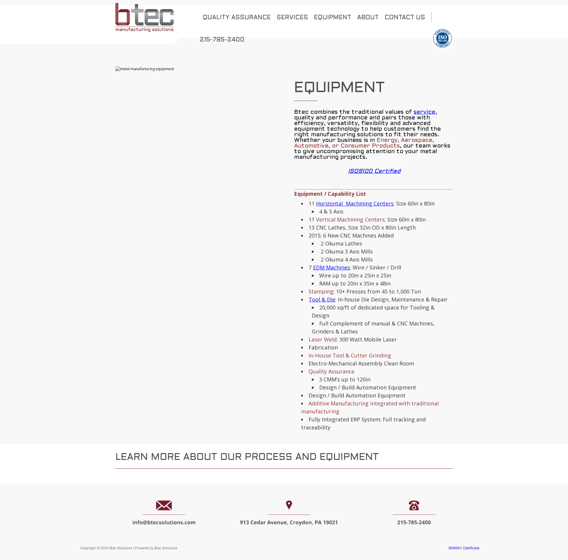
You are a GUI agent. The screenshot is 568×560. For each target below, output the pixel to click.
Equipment (332, 17)
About (368, 17)
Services (292, 17)
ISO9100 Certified (374, 171)
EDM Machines (331, 267)
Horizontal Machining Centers (354, 203)
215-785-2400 (222, 40)
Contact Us (405, 17)
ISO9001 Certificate (463, 548)
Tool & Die (322, 299)
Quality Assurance (237, 17)
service (424, 112)
